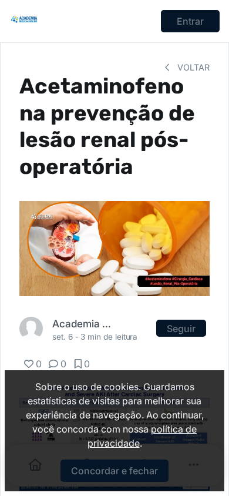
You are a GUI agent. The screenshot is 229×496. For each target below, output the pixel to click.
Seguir (181, 328)
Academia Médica (82, 323)
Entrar (190, 21)
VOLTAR (192, 67)
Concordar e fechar (114, 471)
